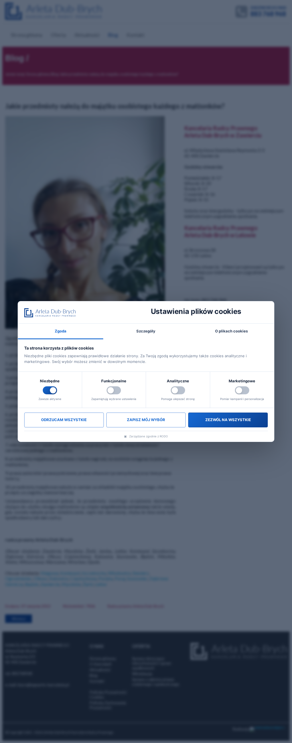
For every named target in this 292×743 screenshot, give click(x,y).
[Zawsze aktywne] (50, 390)
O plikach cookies (231, 331)
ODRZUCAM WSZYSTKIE (64, 419)
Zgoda (60, 331)
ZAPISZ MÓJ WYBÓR (146, 419)
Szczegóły (145, 331)
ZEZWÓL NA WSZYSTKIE (228, 419)
